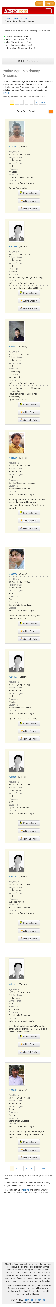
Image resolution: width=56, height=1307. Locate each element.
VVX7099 (13, 984)
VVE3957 (13, 676)
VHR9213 (13, 346)
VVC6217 (13, 146)
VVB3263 (13, 246)
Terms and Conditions (35, 1299)
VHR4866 (13, 457)
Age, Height (14, 151)
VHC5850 (13, 574)
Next (43, 102)
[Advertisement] (28, 539)
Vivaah (7, 18)
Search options (20, 18)
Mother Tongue (16, 163)
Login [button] (39, 3)
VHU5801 (13, 1089)
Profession (13, 168)
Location (12, 180)
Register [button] (49, 3)
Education (13, 174)
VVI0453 (12, 776)
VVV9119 (13, 876)
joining (6, 92)
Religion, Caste (15, 157)
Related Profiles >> (28, 61)
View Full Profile (29, 208)
